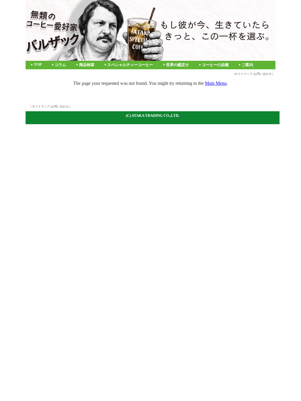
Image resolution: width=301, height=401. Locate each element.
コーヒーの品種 (215, 65)
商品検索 (86, 65)
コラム (60, 65)
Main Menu (216, 83)
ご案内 (247, 65)
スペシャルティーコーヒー (130, 65)
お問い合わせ (263, 73)
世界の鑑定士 (177, 65)
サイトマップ (243, 73)
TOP (38, 65)
